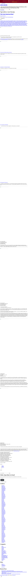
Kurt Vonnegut (2, 23)
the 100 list (13, 24)
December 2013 (3, 527)
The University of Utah (4, 25)
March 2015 (3, 517)
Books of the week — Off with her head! (6, 573)
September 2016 (4, 505)
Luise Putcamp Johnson (15, 23)
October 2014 (3, 520)
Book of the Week (4, 547)
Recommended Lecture (4, 556)
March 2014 (3, 525)
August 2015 (3, 514)
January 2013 (3, 534)
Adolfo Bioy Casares (2, 20)
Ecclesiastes (23, 21)
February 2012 (3, 540)
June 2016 (3, 507)
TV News (3, 558)
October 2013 (3, 528)
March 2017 (3, 501)
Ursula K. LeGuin (25, 25)
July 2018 (3, 491)
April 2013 (3, 532)
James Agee (25, 22)
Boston (7, 21)
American (15, 20)
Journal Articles (3, 550)
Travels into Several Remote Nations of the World (17, 25)
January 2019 (3, 487)
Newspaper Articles (4, 551)
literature (5, 23)
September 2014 (4, 521)
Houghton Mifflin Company (3, 22)
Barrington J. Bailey (23, 20)
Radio (2, 554)
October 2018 (3, 489)
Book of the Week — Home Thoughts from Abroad (8, 570)
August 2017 (3, 498)
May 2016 (3, 508)
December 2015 (3, 511)
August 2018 (3, 490)
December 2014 (3, 519)
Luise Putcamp (10, 23)
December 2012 (3, 535)
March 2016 (3, 509)
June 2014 (3, 523)
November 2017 (4, 496)
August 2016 (3, 506)
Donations (3, 549)
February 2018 (3, 494)
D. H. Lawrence (17, 21)
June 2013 (3, 531)
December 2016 (3, 503)
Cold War (14, 21)
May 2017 (3, 500)
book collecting (4, 21)
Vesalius (3, 559)
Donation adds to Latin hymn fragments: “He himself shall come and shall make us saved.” (12, 571)
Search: (1, 9)
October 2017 (3, 497)
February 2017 (3, 502)
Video (2, 560)
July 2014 (3, 522)
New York (23, 23)
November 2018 (4, 488)
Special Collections (9, 24)
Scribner (1, 24)
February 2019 (3, 486)
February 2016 (3, 510)
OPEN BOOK (3, 5)
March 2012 (3, 539)
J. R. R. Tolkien (12, 22)
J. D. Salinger (8, 22)
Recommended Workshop (5, 557)
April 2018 (3, 493)
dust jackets (20, 21)
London (7, 23)
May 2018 (3, 492)
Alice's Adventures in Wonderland (9, 20)
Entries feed (3, 564)
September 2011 (3, 541)
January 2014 (3, 526)
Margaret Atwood (20, 23)
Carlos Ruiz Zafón (10, 21)
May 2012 (3, 538)
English (26, 21)
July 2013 (3, 530)
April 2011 (3, 542)
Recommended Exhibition (5, 555)
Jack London (22, 22)
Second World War (4, 24)
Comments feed (3, 565)
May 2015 (3, 516)
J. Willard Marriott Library (17, 22)
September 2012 (4, 536)
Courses (3, 548)
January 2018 (3, 495)
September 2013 (4, 529)
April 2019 (3, 485)
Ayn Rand (17, 20)
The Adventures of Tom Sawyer (18, 24)
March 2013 (3, 533)
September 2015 (4, 513)
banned (19, 20)
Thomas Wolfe (9, 25)
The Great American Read (6, 14)
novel (25, 23)
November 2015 (4, 512)
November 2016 (4, 504)
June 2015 (3, 515)
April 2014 (3, 524)
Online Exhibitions (4, 552)
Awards (3, 546)
